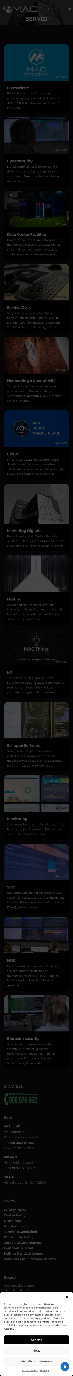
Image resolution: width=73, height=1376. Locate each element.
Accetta (36, 1340)
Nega (36, 1350)
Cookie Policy (30, 1370)
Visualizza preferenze (36, 1361)
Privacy (44, 1370)
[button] (67, 1297)
